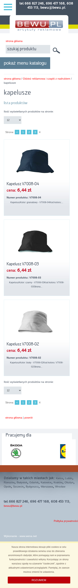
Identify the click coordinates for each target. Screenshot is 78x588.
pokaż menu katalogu (25, 63)
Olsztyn (69, 482)
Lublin (68, 478)
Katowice (46, 482)
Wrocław (60, 486)
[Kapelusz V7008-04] (37, 161)
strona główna (14, 41)
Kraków (58, 482)
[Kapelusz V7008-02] (37, 321)
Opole (7, 486)
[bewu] (39, 29)
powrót (28, 417)
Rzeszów (9, 482)
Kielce (59, 478)
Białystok (22, 482)
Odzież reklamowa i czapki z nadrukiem (46, 78)
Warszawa (47, 486)
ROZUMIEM (39, 580)
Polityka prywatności (66, 520)
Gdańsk (34, 482)
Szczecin (18, 486)
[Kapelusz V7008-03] (37, 241)
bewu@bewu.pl (13, 505)
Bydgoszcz (32, 486)
